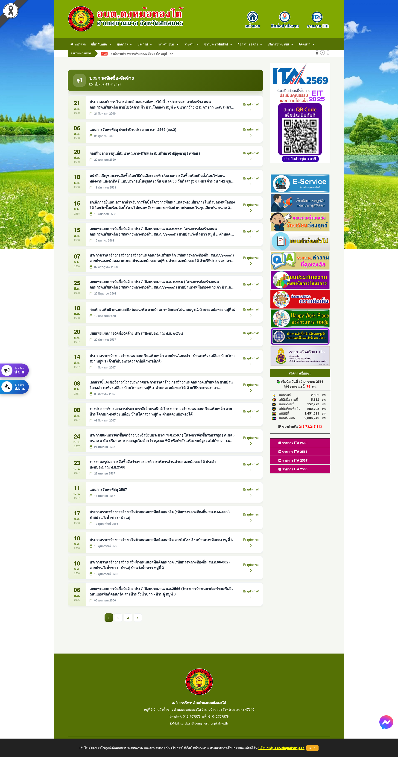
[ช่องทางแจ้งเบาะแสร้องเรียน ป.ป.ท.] (300, 336)
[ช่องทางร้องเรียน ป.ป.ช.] (300, 355)
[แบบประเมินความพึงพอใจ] (300, 279)
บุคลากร (122, 44)
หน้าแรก (79, 44)
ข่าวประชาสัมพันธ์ (216, 44)
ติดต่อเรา (304, 44)
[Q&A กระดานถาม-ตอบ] (300, 260)
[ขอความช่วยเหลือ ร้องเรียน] (300, 221)
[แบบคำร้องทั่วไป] (300, 240)
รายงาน (189, 44)
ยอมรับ (312, 748)
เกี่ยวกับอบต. (99, 44)
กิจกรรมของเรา (248, 44)
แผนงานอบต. (166, 44)
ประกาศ (143, 44)
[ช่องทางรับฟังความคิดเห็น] (300, 298)
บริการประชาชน (278, 44)
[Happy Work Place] (300, 317)
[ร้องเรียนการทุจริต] (300, 202)
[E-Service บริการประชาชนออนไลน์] (300, 182)
